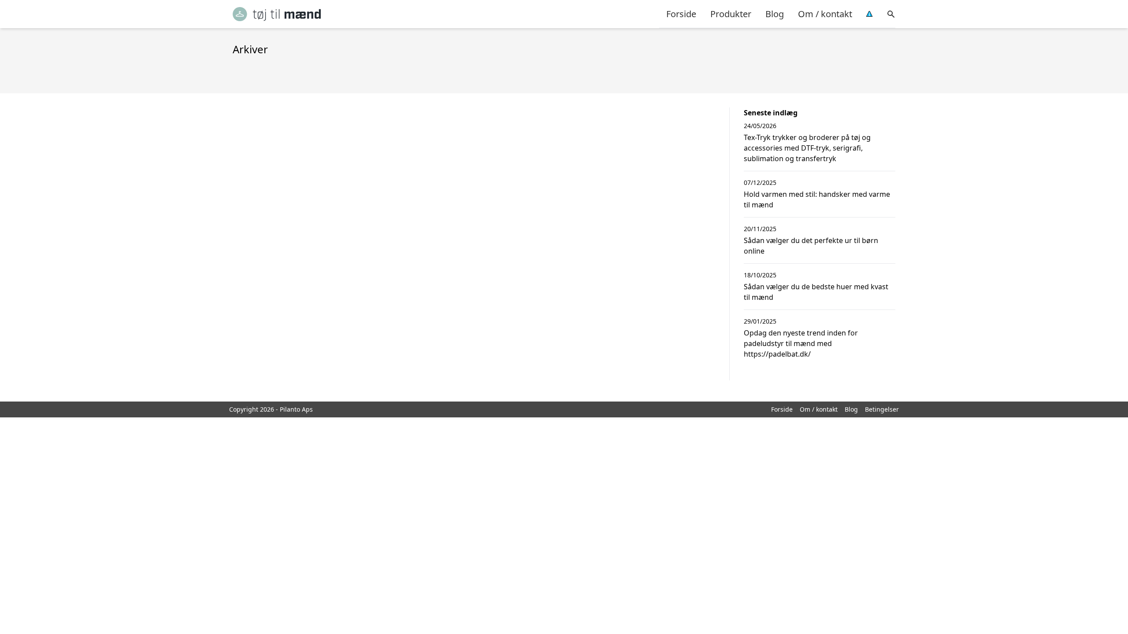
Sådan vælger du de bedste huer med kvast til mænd (816, 292)
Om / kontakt (825, 14)
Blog (774, 14)
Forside (681, 14)
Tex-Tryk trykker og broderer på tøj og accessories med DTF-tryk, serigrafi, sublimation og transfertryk (807, 148)
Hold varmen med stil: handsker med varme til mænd (817, 199)
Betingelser (882, 409)
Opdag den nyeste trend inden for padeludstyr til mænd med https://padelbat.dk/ (801, 343)
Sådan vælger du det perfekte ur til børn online (811, 246)
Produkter (730, 14)
